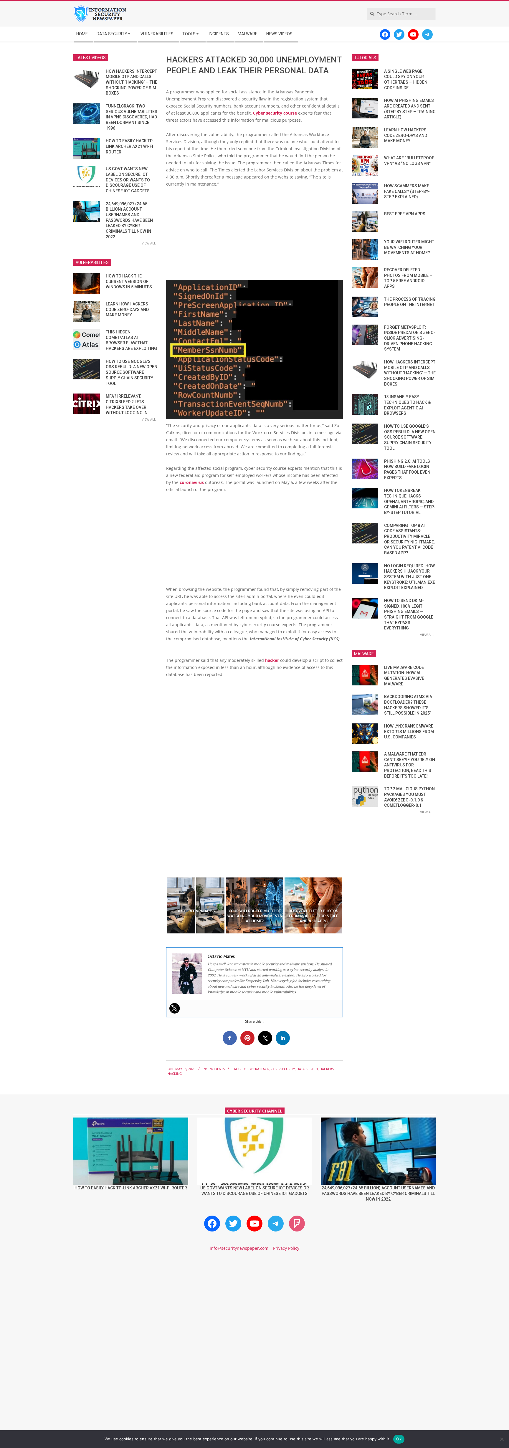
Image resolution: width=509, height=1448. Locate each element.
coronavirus (192, 482)
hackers (327, 1069)
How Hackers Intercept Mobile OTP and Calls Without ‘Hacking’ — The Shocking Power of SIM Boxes (131, 82)
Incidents (217, 1069)
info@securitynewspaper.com (239, 1248)
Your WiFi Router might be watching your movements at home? (409, 247)
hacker (272, 660)
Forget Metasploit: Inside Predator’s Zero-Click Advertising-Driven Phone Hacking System (409, 338)
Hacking (175, 1073)
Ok (398, 1439)
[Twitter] (174, 1008)
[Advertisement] (254, 236)
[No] (502, 1439)
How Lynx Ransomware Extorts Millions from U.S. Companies (409, 731)
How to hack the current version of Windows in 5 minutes (129, 281)
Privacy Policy (286, 1248)
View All (149, 243)
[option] (195, 905)
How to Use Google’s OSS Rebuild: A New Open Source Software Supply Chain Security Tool (131, 372)
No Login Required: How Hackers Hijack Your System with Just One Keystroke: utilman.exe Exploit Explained (409, 576)
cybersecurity (283, 1069)
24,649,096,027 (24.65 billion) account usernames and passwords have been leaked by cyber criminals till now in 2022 (129, 220)
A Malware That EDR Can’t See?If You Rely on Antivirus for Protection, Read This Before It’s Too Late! (409, 765)
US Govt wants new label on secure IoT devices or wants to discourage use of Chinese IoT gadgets (128, 179)
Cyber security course (275, 113)
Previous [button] (162, 905)
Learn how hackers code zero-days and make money (127, 309)
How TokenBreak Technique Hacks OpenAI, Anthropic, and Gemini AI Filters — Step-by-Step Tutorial (410, 501)
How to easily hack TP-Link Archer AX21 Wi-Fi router (130, 146)
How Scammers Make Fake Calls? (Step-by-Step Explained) (407, 191)
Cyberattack (258, 1069)
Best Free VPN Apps (404, 213)
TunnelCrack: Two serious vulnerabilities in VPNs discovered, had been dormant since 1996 (131, 117)
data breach (307, 1069)
